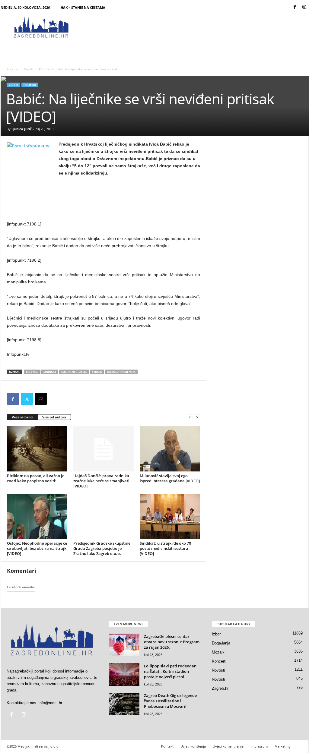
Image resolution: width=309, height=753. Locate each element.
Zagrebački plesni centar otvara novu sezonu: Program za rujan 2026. (171, 642)
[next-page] (197, 417)
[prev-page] (190, 417)
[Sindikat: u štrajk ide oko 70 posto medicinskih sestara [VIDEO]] (170, 516)
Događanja (221, 643)
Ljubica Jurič (21, 129)
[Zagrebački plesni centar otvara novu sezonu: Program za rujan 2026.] (124, 645)
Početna (12, 69)
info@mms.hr (50, 703)
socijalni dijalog (74, 372)
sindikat (49, 372)
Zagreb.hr (220, 688)
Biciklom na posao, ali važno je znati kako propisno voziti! (35, 478)
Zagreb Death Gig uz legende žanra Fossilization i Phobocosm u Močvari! (170, 701)
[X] (27, 399)
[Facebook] (294, 7)
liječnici (32, 372)
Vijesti (28, 69)
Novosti (218, 670)
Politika (44, 69)
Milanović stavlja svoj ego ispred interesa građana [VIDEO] (170, 478)
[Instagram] (304, 7)
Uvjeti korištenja (193, 746)
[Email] (41, 399)
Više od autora (54, 417)
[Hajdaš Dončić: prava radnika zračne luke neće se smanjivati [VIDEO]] (103, 448)
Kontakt (167, 746)
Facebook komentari (21, 587)
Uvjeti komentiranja (228, 746)
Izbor (216, 634)
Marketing (282, 746)
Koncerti (219, 661)
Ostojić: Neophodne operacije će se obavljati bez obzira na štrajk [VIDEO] (37, 548)
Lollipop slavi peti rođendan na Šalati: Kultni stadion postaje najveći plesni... (170, 671)
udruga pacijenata (121, 372)
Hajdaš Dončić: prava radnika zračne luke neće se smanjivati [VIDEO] (101, 481)
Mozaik (218, 652)
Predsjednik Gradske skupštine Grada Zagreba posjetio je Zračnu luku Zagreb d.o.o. (101, 548)
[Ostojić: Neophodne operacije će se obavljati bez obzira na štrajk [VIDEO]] (37, 516)
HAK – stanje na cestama (83, 7)
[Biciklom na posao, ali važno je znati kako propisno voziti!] (37, 448)
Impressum (259, 746)
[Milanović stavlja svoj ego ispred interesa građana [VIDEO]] (170, 448)
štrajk (97, 372)
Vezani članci (22, 417)
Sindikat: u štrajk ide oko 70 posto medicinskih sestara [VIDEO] (165, 548)
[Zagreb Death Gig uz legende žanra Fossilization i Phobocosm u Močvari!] (124, 704)
